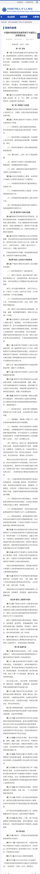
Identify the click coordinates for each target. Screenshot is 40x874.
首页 (9, 22)
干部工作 (21, 22)
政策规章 (23, 17)
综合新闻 (11, 17)
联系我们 (20, 2)
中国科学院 (29, 2)
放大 (28, 39)
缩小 (31, 39)
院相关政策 (28, 22)
